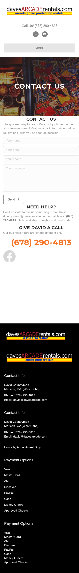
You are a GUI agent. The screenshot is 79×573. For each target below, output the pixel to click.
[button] (13, 199)
